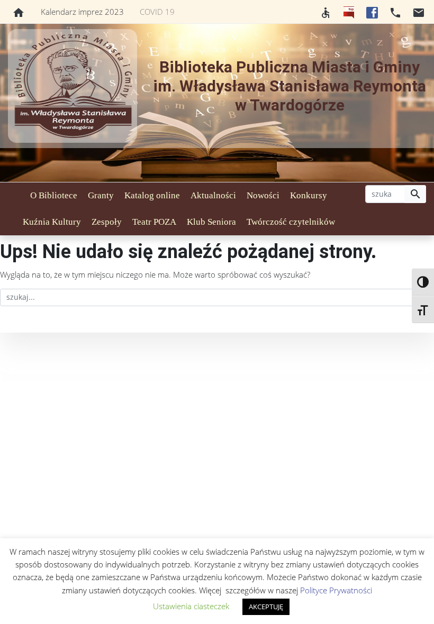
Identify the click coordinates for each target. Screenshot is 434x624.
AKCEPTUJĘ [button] (266, 606)
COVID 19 (157, 11)
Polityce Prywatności (336, 590)
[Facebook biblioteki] (372, 11)
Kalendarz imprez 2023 (82, 11)
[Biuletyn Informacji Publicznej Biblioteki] (348, 11)
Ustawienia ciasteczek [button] (191, 606)
